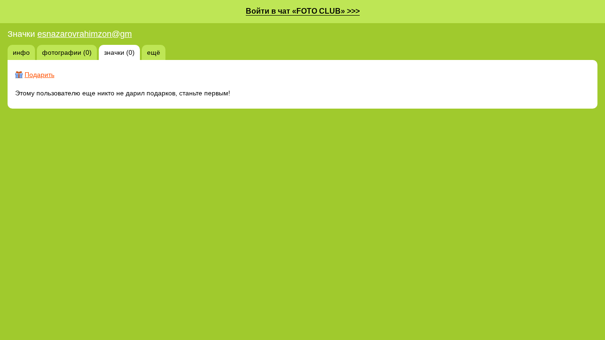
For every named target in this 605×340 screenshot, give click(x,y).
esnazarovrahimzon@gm (84, 34)
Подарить (39, 74)
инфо (21, 52)
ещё (153, 52)
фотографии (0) (67, 52)
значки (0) (119, 52)
